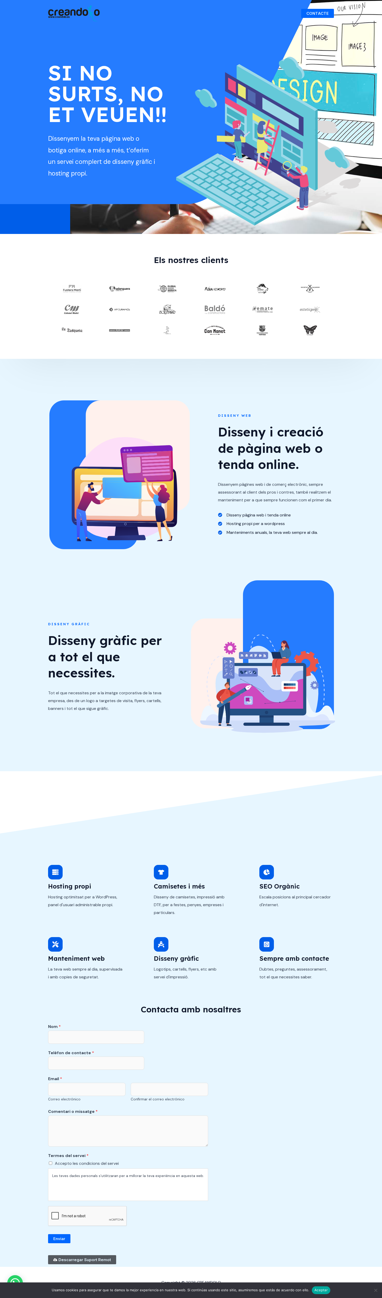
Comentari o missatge (73, 1111)
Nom (54, 1026)
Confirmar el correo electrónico (158, 1099)
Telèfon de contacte (71, 1052)
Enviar (59, 1238)
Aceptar (321, 1290)
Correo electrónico (64, 1099)
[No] (375, 1290)
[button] (317, 13)
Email (55, 1078)
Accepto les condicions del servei (87, 1163)
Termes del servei (68, 1155)
